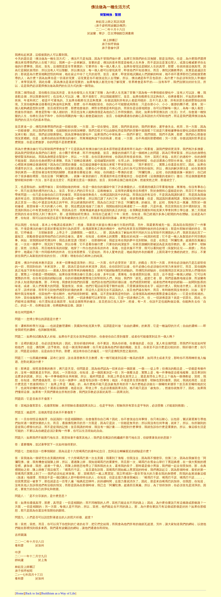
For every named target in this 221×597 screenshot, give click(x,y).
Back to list (32, 593)
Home (19, 593)
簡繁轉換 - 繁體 (110, 14)
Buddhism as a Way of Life (58, 593)
